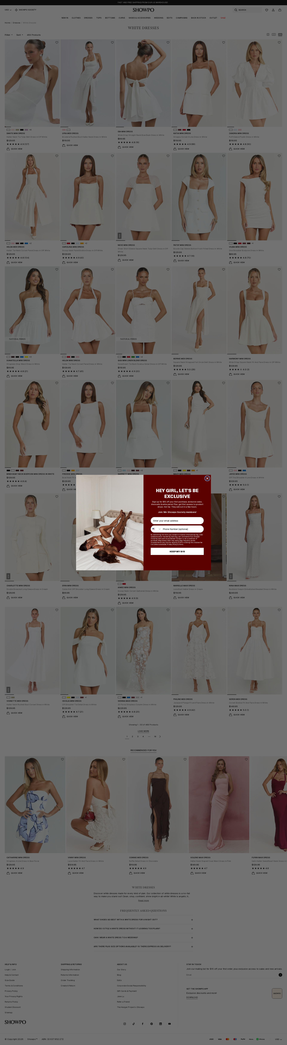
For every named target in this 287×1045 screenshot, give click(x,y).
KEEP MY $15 (177, 551)
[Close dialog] (207, 478)
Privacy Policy (172, 544)
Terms (181, 544)
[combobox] (156, 529)
